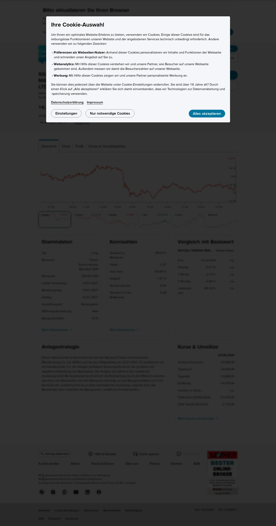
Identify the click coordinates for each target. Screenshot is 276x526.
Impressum (95, 102)
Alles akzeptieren (207, 113)
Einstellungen (66, 113)
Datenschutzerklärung (67, 102)
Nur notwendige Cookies (110, 113)
